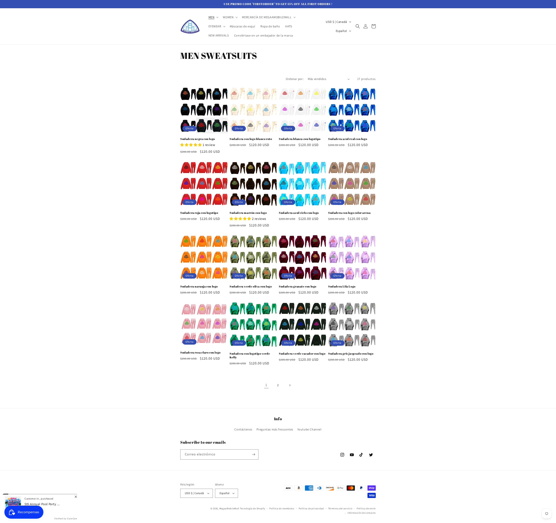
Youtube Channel (309, 429)
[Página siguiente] (290, 385)
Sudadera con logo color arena (349, 213)
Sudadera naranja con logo (199, 286)
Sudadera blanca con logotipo (300, 139)
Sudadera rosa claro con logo (200, 352)
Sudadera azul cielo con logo (299, 213)
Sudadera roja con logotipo (199, 213)
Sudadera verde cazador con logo (302, 353)
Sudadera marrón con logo (248, 213)
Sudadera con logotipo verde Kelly (250, 355)
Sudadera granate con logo (297, 286)
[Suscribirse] (253, 454)
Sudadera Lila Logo (342, 286)
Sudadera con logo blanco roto (251, 139)
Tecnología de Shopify (252, 508)
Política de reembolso (281, 508)
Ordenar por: (294, 79)
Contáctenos (243, 429)
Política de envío (366, 508)
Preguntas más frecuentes (274, 429)
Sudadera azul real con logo (347, 139)
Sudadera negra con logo (197, 139)
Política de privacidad (311, 508)
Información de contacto (362, 512)
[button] (213, 17)
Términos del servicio (340, 508)
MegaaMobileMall (229, 508)
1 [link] (266, 385)
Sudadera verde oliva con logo (251, 286)
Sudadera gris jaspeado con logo (351, 353)
